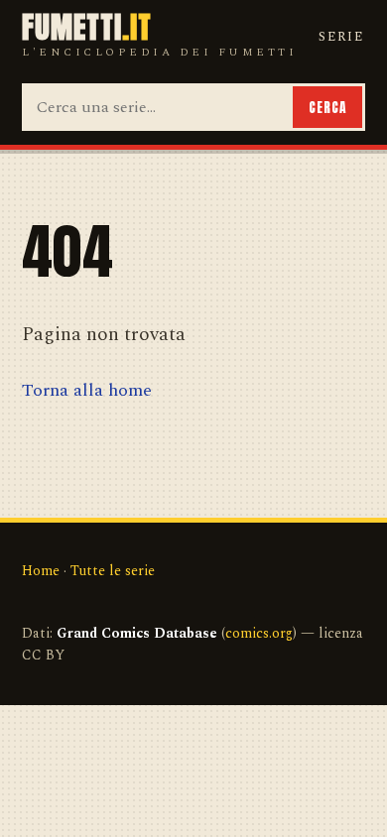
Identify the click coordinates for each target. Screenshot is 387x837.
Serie (341, 37)
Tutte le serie (112, 570)
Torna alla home (87, 390)
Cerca (327, 107)
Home (41, 570)
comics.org (259, 633)
